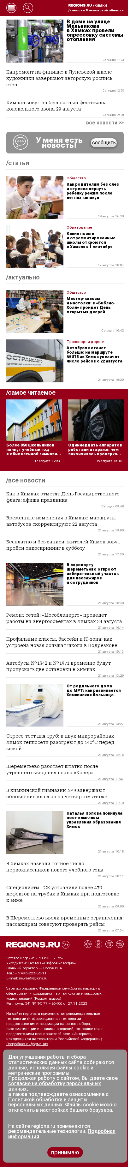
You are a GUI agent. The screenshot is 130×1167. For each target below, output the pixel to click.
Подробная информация (27, 1044)
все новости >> (105, 123)
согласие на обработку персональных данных (54, 1086)
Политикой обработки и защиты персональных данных (47, 1102)
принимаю (65, 1152)
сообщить (104, 143)
